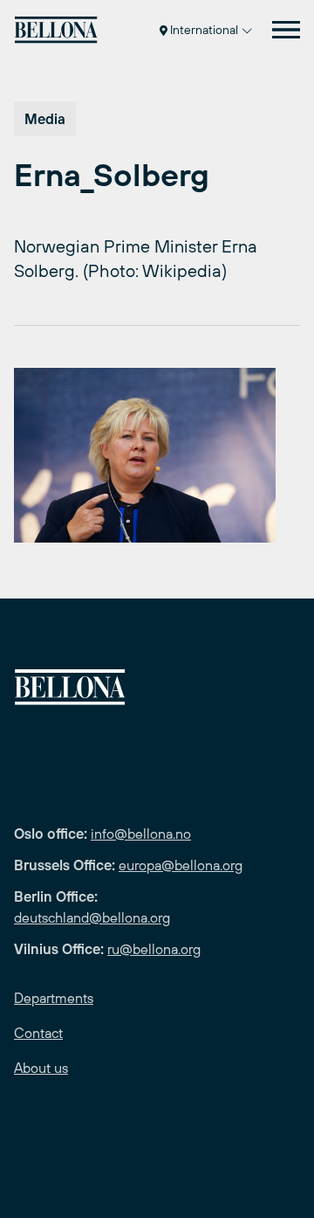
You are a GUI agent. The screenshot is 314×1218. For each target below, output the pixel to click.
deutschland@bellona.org (92, 917)
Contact (38, 1033)
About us (41, 1068)
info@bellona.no (141, 833)
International (204, 30)
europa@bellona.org (180, 865)
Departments (53, 998)
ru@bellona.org (154, 949)
